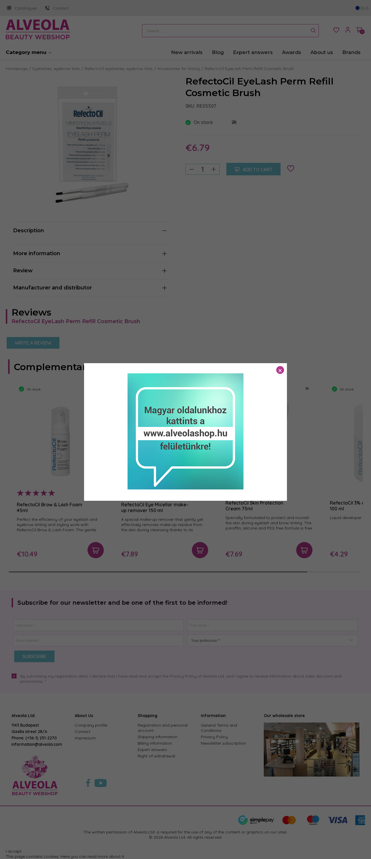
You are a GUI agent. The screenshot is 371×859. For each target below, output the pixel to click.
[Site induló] (185, 488)
